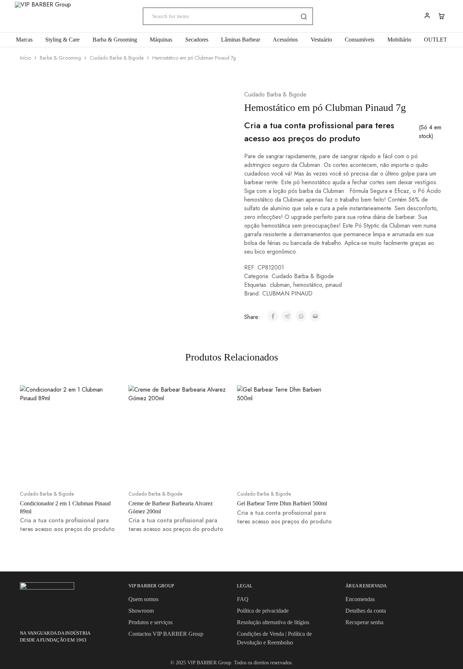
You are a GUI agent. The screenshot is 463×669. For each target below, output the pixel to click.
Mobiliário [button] (399, 39)
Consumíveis (359, 39)
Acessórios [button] (285, 39)
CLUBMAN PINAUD (287, 293)
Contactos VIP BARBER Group (165, 634)
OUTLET (435, 39)
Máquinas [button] (161, 39)
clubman (280, 285)
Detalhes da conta (365, 611)
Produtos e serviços (150, 622)
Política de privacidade (263, 611)
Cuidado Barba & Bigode (117, 57)
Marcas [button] (24, 39)
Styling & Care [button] (62, 39)
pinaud (334, 285)
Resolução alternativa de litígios (273, 622)
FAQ (243, 599)
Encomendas (360, 599)
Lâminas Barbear (240, 39)
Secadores (196, 39)
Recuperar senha (364, 622)
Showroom (141, 611)
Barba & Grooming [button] (115, 39)
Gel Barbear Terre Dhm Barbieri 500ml (282, 503)
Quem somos (143, 599)
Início (25, 57)
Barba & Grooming (60, 57)
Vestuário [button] (321, 39)
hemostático (307, 285)
